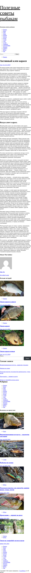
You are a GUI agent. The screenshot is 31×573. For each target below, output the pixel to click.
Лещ (4, 32)
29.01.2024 (7, 465)
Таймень (5, 44)
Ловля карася (5, 326)
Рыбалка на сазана (5, 368)
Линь (4, 34)
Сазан (4, 39)
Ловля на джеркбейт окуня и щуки (9, 380)
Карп (4, 31)
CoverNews (22, 570)
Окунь (5, 37)
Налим (5, 35)
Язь (4, 51)
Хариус (5, 48)
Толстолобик (6, 45)
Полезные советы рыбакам (10, 13)
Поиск (1, 356)
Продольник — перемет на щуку (9, 376)
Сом (4, 41)
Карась (5, 29)
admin (1, 493)
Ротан (4, 38)
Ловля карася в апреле (8, 302)
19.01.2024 (6, 493)
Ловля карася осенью (7, 351)
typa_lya (2, 65)
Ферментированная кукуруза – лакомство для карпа (14, 365)
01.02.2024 (7, 439)
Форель (5, 47)
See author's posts (4, 275)
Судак (4, 42)
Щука (4, 50)
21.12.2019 (7, 65)
